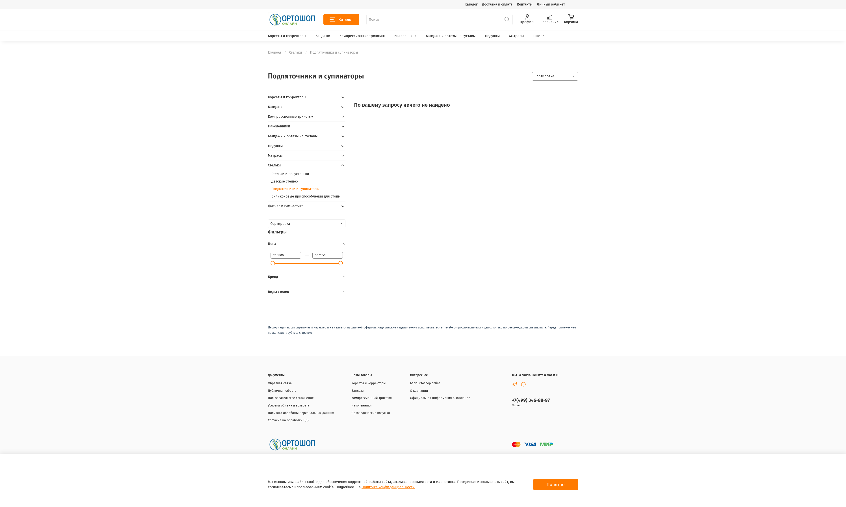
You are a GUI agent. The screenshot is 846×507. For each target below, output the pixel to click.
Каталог (471, 4)
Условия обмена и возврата (288, 405)
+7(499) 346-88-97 (531, 400)
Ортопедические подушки (370, 413)
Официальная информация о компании (440, 398)
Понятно (556, 484)
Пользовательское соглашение (291, 398)
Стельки (295, 52)
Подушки (492, 36)
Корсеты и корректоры (287, 36)
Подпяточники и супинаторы (295, 189)
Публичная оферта (282, 391)
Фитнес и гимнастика (286, 206)
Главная (274, 52)
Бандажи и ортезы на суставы (451, 36)
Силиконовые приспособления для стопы (306, 196)
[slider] (272, 263)
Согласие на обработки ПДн (289, 420)
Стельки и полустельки (290, 174)
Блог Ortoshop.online (425, 383)
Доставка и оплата (497, 4)
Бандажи (322, 36)
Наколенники (405, 36)
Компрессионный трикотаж (371, 398)
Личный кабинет (551, 4)
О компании (419, 391)
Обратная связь (279, 383)
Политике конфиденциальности (388, 487)
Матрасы (516, 36)
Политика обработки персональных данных (301, 413)
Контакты (524, 4)
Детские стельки (285, 181)
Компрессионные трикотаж (362, 36)
